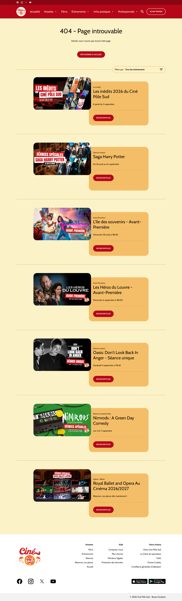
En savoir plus (103, 118)
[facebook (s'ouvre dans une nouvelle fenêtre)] (17, 2)
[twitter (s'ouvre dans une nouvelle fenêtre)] (26, 2)
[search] (142, 11)
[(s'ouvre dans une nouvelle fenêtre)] (139, 581)
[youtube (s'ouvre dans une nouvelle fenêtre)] (30, 2)
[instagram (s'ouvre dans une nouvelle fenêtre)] (22, 2)
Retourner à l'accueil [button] (91, 54)
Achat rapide (156, 11)
